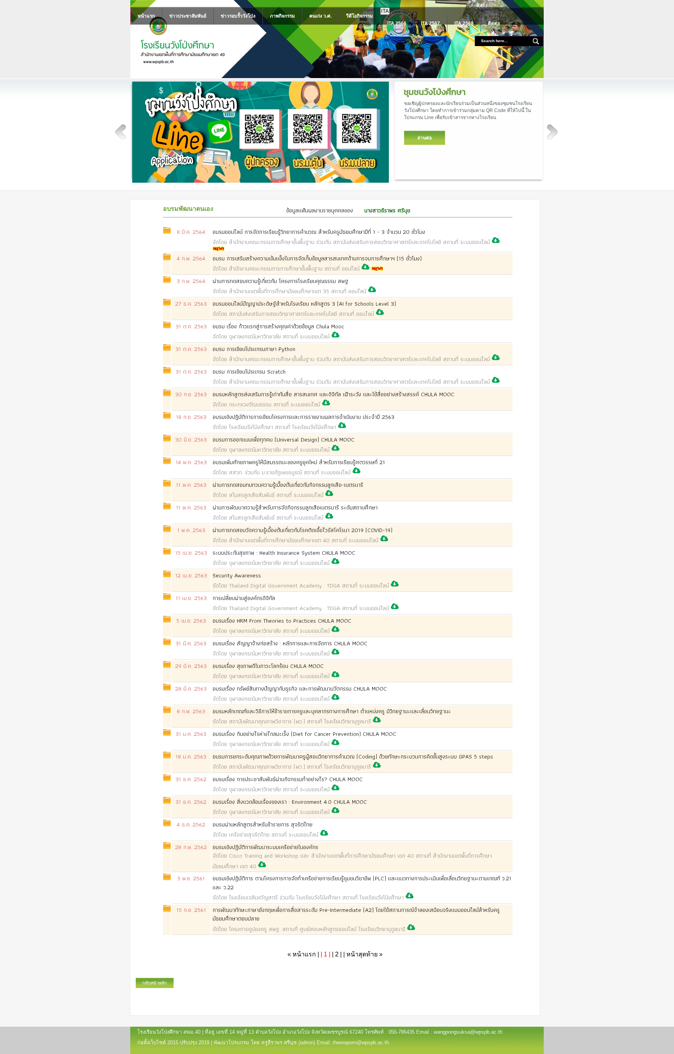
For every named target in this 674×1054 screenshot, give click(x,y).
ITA (385, 11)
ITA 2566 (396, 23)
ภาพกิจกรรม (282, 16)
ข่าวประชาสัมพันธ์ (187, 16)
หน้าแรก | (304, 954)
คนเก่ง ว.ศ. (320, 16)
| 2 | (337, 954)
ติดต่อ (494, 23)
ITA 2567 (430, 23)
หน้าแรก (146, 16)
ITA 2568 (464, 23)
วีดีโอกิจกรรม (359, 16)
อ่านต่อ (424, 138)
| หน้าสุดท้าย (363, 954)
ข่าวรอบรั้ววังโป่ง (238, 16)
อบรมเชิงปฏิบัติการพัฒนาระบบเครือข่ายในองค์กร (352, 856)
